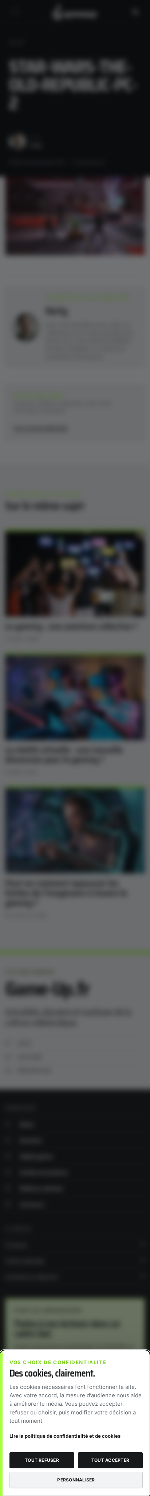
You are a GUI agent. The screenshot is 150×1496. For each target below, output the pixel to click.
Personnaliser (76, 1480)
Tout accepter (110, 1460)
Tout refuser (42, 1460)
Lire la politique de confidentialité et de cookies (65, 1436)
